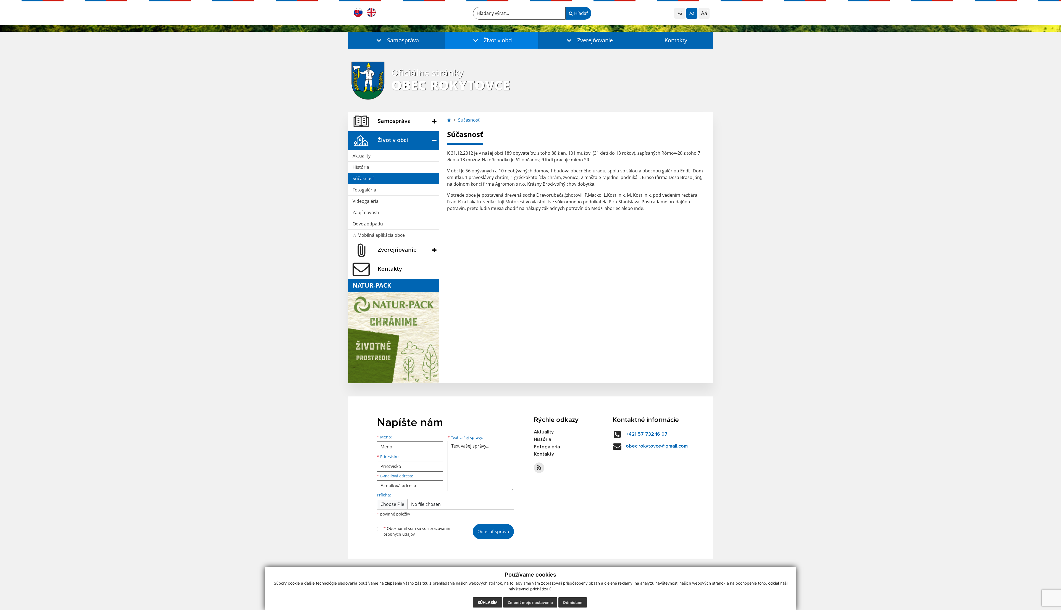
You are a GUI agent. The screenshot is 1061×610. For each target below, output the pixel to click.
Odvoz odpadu (368, 224)
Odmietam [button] (572, 602)
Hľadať (580, 13)
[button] (396, 40)
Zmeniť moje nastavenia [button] (530, 602)
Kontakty (676, 40)
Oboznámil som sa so (417, 531)
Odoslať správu (493, 532)
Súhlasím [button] (487, 602)
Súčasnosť (363, 178)
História (361, 167)
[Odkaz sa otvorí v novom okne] (539, 467)
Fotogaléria (364, 190)
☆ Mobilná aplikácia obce (379, 235)
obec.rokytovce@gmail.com (657, 446)
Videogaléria (366, 201)
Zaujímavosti (366, 212)
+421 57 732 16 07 (647, 434)
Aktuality (362, 156)
